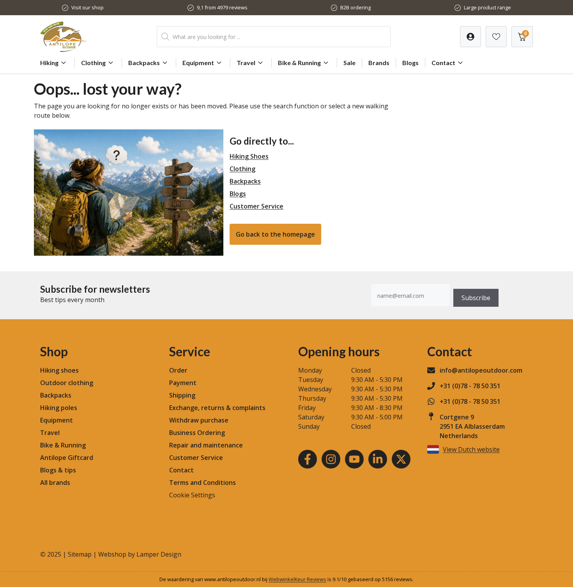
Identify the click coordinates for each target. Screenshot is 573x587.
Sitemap (80, 554)
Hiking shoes (59, 370)
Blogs (410, 62)
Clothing (93, 62)
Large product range (487, 7)
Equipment (198, 62)
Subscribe (476, 298)
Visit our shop (87, 7)
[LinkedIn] (377, 459)
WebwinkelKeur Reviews (297, 579)
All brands (55, 482)
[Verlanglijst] (470, 36)
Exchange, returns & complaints (217, 407)
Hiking (49, 62)
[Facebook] (307, 459)
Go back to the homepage (275, 234)
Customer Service (256, 206)
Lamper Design (158, 554)
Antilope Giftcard (66, 457)
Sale (349, 62)
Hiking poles (58, 407)
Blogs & (51, 470)
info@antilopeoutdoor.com (481, 370)
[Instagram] (331, 459)
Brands (378, 62)
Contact (443, 62)
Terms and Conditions (202, 482)
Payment (182, 382)
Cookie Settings (192, 495)
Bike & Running (299, 62)
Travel (246, 62)
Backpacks (144, 62)
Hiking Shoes (249, 156)
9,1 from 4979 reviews (222, 7)
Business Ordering (197, 432)
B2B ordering (355, 7)
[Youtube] (354, 459)
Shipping (182, 395)
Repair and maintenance (206, 445)
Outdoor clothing (66, 382)
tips (70, 470)
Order (178, 370)
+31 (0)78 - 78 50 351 (470, 386)
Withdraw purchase (198, 420)
